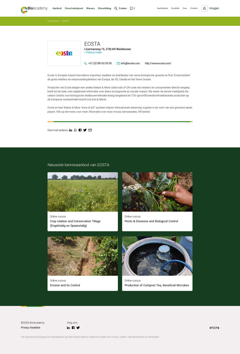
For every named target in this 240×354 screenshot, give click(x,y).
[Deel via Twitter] (85, 130)
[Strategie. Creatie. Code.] (214, 328)
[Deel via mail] (90, 130)
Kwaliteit (175, 8)
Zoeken (123, 8)
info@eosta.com (130, 63)
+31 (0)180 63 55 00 (100, 63)
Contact (194, 8)
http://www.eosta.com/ (158, 63)
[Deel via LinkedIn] (70, 130)
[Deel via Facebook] (80, 130)
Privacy (25, 327)
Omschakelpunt (74, 8)
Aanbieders (162, 8)
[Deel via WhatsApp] (75, 130)
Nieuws (90, 8)
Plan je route (94, 52)
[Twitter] (78, 328)
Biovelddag (104, 8)
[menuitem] (53, 21)
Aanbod (57, 8)
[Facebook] (73, 328)
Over (185, 8)
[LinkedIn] (68, 328)
